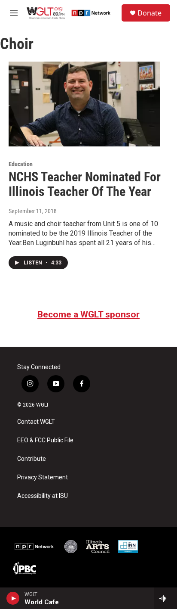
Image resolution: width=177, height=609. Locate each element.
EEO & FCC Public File (45, 440)
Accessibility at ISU (42, 496)
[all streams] (165, 598)
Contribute (31, 459)
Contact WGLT (36, 422)
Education (21, 164)
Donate (149, 13)
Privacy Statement (42, 477)
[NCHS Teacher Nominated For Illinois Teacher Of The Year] (84, 104)
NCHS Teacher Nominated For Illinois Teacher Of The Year (85, 184)
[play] (13, 598)
